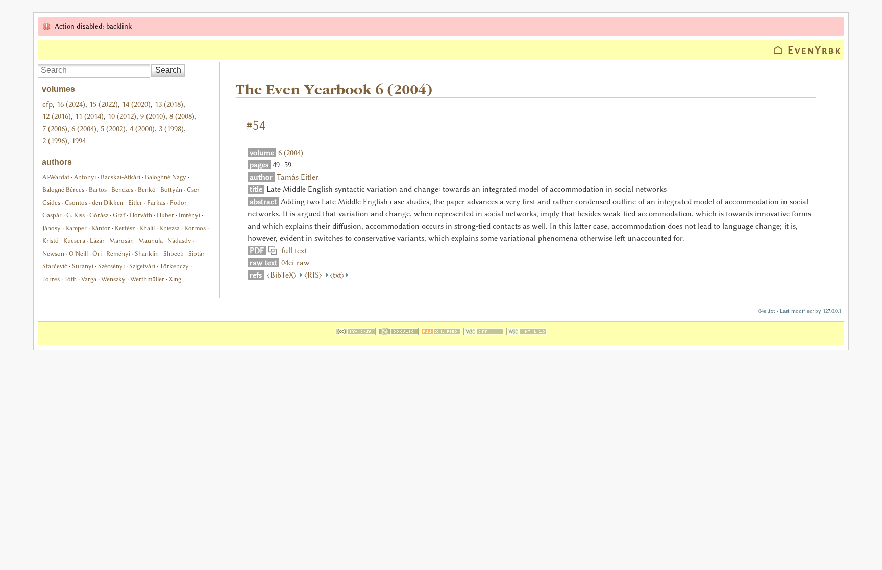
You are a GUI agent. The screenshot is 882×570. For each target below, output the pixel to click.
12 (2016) (56, 116)
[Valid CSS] (483, 338)
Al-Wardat (55, 177)
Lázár (97, 240)
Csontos (76, 202)
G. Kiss (75, 215)
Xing (175, 279)
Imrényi (189, 215)
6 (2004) (83, 128)
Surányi (82, 266)
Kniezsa (169, 228)
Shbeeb (173, 253)
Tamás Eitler (297, 177)
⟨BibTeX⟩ (283, 275)
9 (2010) (152, 116)
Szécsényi (111, 266)
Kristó (50, 240)
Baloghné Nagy (165, 177)
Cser (193, 189)
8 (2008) (181, 116)
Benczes (122, 189)
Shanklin (147, 253)
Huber (165, 215)
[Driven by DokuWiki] (398, 338)
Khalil (147, 228)
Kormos (195, 228)
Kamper (76, 228)
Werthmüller (147, 279)
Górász (98, 215)
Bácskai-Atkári (120, 177)
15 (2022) (103, 104)
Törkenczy (174, 266)
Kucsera (74, 240)
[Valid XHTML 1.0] (526, 338)
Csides (51, 202)
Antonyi (85, 177)
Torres (51, 279)
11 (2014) (89, 116)
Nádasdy (179, 240)
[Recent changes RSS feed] (441, 338)
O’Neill (78, 253)
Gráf (119, 215)
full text (292, 250)
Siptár (196, 253)
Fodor (178, 202)
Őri (97, 253)
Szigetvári (142, 266)
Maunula (150, 240)
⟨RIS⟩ (314, 275)
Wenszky (113, 279)
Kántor (100, 228)
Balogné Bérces (63, 189)
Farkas (156, 202)
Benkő (147, 189)
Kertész (125, 228)
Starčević (54, 266)
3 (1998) (171, 128)
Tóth (70, 279)
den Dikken (108, 202)
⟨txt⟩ (337, 275)
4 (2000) (142, 128)
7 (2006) (54, 128)
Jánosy (51, 228)
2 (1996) (54, 140)
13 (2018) (169, 104)
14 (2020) (136, 104)
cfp (47, 104)
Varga (88, 279)
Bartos (98, 189)
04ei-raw (295, 262)
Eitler (135, 202)
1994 (78, 140)
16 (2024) (71, 104)
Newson (53, 253)
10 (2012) (122, 116)
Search (168, 70)
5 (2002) (113, 128)
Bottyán (171, 189)
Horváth (141, 215)
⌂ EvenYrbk (807, 50)
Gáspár (52, 215)
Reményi (118, 253)
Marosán (121, 240)
